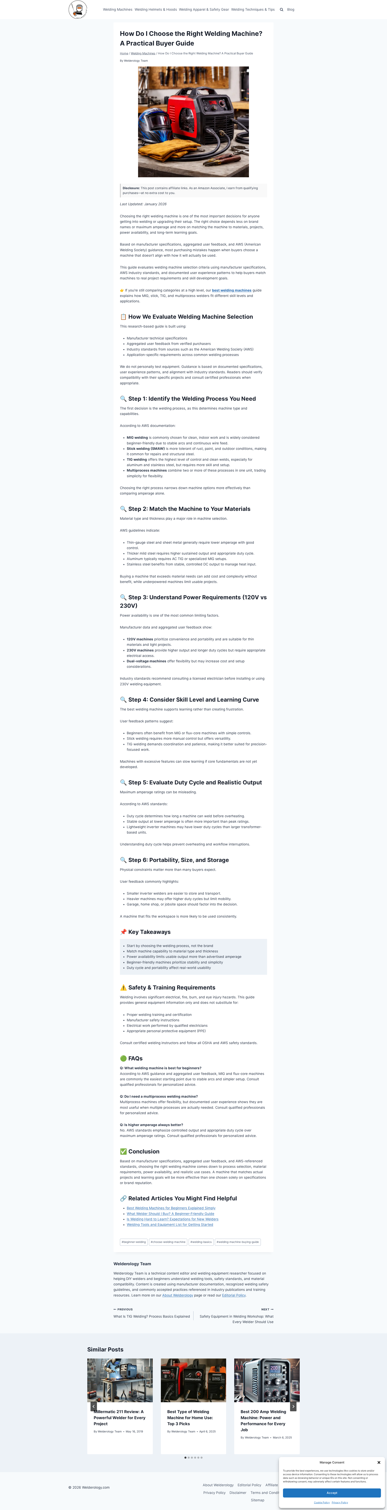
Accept (332, 1493)
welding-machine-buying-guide (238, 1241)
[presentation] (120, 1380)
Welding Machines (117, 9)
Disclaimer (238, 1493)
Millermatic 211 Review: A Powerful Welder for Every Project (120, 1417)
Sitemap (257, 1500)
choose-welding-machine (168, 1241)
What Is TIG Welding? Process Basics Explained (151, 1313)
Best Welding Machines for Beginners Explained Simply (171, 1208)
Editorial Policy (234, 1295)
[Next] (293, 1406)
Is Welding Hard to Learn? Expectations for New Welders (172, 1219)
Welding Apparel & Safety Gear (204, 9)
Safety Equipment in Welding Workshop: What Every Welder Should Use (237, 1316)
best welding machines (232, 290)
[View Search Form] (281, 9)
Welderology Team (136, 60)
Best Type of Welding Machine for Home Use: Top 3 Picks (190, 1417)
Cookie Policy (322, 1502)
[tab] (185, 1458)
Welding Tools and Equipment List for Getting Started (170, 1225)
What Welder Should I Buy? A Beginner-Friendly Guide (170, 1214)
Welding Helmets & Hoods (156, 9)
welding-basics (201, 1241)
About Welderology (177, 1295)
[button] (379, 1462)
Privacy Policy (340, 1502)
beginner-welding (134, 1241)
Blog (290, 9)
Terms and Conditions (268, 1493)
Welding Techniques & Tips (253, 9)
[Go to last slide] (94, 1406)
